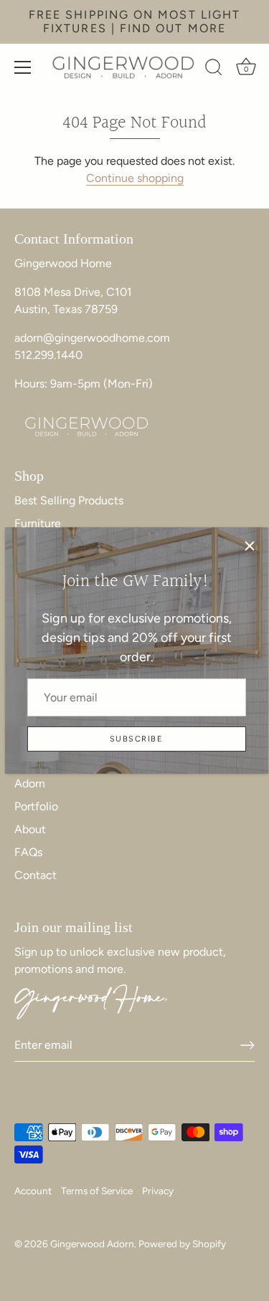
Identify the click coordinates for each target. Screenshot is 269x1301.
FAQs (28, 852)
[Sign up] (247, 1045)
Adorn (29, 783)
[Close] (249, 546)
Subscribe (136, 739)
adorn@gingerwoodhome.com (92, 338)
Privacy (158, 1190)
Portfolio (36, 806)
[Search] (214, 69)
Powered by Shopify (182, 1243)
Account (33, 1190)
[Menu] (23, 67)
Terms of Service (97, 1190)
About (30, 829)
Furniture (37, 523)
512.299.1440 (48, 355)
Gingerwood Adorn (92, 1243)
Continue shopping (135, 178)
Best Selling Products (68, 500)
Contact (35, 875)
